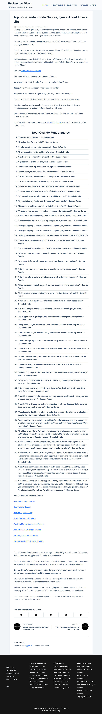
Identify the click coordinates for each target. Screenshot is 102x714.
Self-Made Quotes (61, 681)
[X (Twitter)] (36, 614)
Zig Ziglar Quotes (84, 696)
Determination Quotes (39, 678)
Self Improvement (58, 5)
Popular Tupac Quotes (23, 513)
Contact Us (11, 670)
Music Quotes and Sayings (25, 518)
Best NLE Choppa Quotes (24, 501)
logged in (28, 646)
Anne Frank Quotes (85, 681)
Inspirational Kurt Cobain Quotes (27, 530)
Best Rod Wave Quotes (31, 71)
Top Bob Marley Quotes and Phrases (29, 524)
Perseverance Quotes (39, 684)
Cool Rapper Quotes (22, 507)
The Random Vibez (19, 3)
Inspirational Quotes (41, 27)
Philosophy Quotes (61, 666)
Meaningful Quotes (61, 672)
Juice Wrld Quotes (54, 122)
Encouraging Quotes (62, 687)
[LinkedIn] (66, 614)
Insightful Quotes (60, 684)
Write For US (11, 679)
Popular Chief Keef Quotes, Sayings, (29, 541)
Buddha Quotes (83, 666)
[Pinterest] (51, 614)
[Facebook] (21, 614)
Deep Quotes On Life (62, 669)
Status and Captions (88, 5)
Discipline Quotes (37, 687)
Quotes (45, 5)
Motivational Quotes (62, 678)
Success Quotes (36, 681)
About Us (10, 667)
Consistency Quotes (38, 675)
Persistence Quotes (38, 669)
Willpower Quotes (37, 666)
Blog (8, 686)
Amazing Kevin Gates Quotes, (26, 535)
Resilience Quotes (37, 672)
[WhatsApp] (81, 614)
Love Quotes (72, 5)
